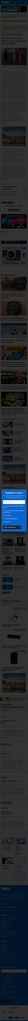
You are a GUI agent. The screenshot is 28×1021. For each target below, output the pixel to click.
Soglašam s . (11, 518)
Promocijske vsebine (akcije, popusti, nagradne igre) (13, 511)
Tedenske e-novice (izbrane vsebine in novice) (14, 506)
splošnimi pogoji (14, 518)
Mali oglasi (8, 515)
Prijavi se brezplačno (10, 527)
